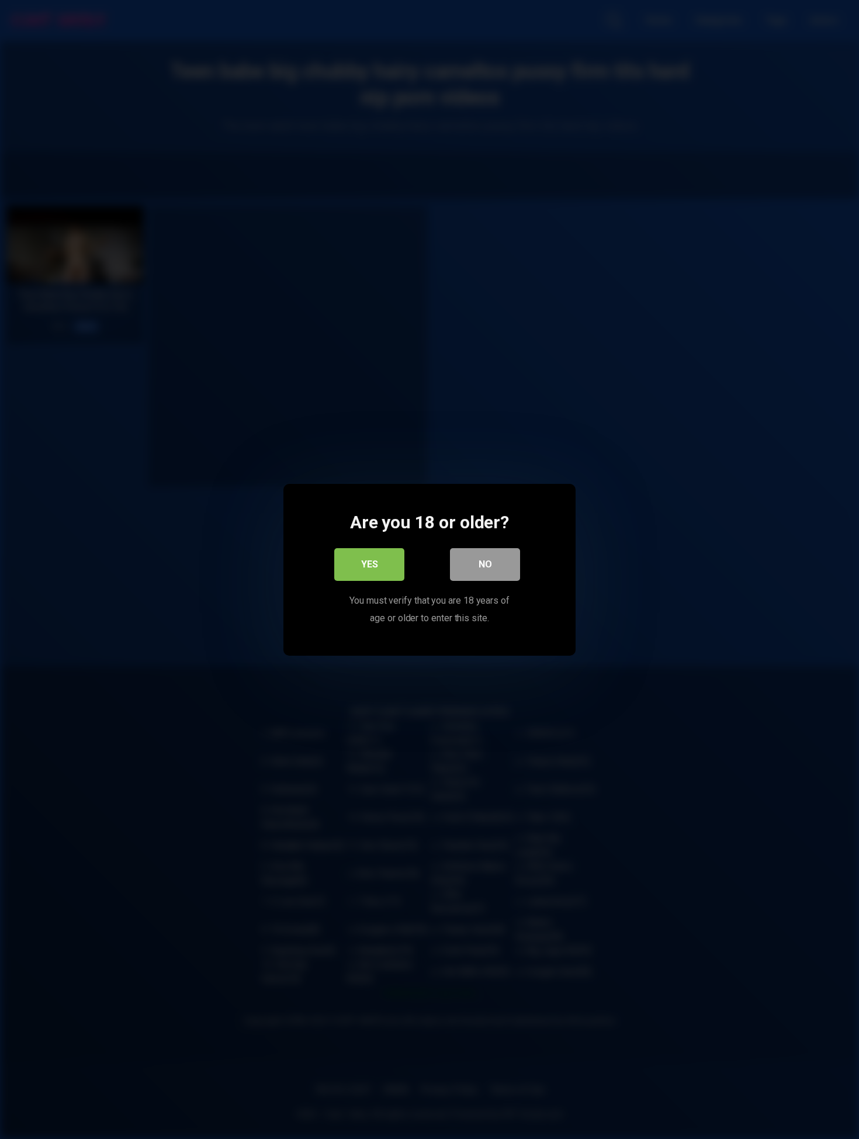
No (485, 563)
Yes (369, 563)
